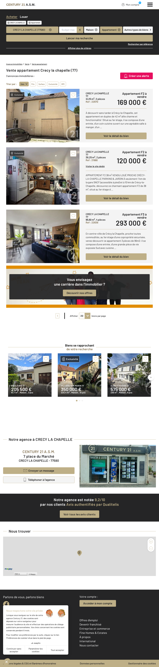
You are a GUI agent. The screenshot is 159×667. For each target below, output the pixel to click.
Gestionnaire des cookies (142, 663)
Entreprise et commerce (95, 628)
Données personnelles (92, 663)
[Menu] (150, 4)
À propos (85, 637)
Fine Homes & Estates (93, 632)
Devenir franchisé (90, 624)
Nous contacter (89, 645)
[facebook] (6, 604)
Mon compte (132, 4)
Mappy (33, 574)
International (87, 641)
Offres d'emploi (89, 620)
